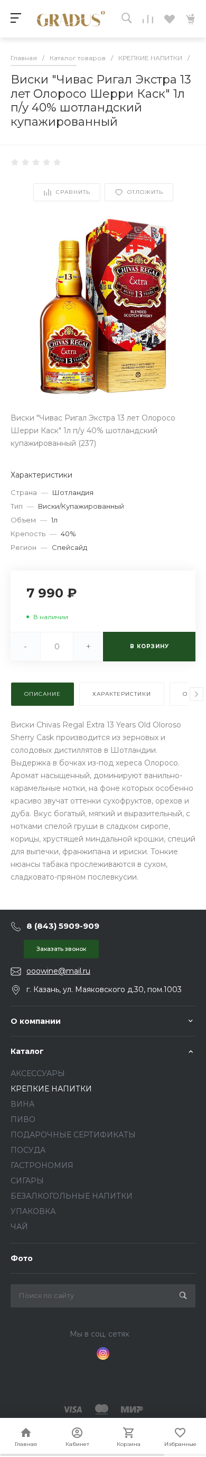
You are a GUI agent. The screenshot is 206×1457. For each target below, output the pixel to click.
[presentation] (196, 694)
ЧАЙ (19, 1226)
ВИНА (22, 1104)
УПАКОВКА (33, 1211)
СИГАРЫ (27, 1180)
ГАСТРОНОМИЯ (42, 1165)
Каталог (27, 1051)
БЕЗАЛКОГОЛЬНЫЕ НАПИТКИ (72, 1196)
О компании (36, 1021)
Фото (22, 1258)
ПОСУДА (28, 1150)
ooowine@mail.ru (58, 971)
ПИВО (23, 1119)
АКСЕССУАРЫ (38, 1073)
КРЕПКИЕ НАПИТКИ (51, 1089)
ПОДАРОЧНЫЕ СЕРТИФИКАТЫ (73, 1135)
